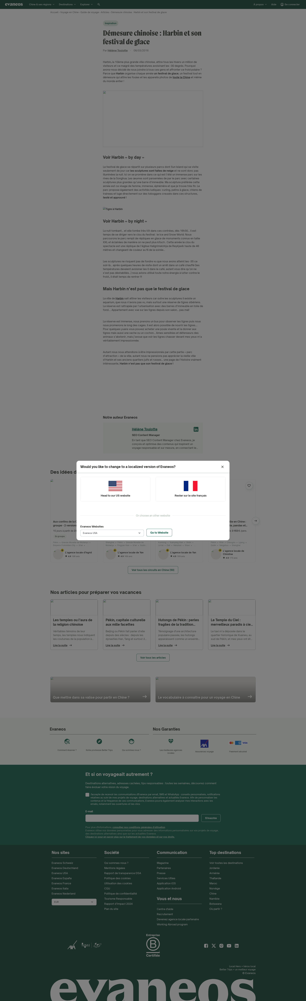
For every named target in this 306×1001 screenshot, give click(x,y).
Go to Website (159, 532)
